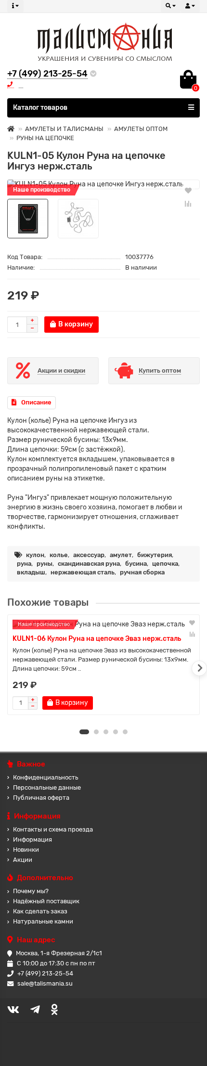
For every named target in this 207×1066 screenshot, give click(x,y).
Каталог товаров (40, 108)
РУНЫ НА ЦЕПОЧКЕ (45, 138)
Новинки (26, 849)
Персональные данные (47, 787)
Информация (32, 839)
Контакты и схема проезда (53, 829)
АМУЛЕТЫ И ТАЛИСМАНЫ (64, 128)
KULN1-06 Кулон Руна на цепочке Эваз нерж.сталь (97, 639)
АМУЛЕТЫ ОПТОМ (141, 128)
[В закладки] (188, 190)
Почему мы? (31, 891)
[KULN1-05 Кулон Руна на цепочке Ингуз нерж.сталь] (103, 184)
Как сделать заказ (40, 911)
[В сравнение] (188, 203)
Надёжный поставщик (46, 901)
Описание (36, 402)
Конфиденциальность (45, 777)
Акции (22, 859)
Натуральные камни (43, 921)
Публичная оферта (41, 797)
